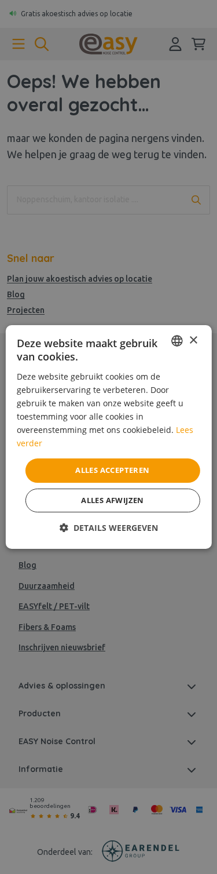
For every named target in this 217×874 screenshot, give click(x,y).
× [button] (193, 340)
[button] (109, 527)
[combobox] (177, 341)
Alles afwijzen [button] (112, 500)
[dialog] (108, 437)
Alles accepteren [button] (112, 470)
